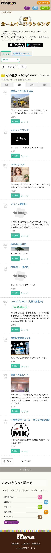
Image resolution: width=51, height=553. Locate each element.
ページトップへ (25, 470)
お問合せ (25, 543)
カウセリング (17, 164)
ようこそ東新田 (18, 204)
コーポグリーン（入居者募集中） (27, 301)
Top (39, 517)
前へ (8, 461)
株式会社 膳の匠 (20, 267)
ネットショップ (9, 67)
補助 (39, 507)
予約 (22, 67)
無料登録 (7, 512)
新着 (6, 85)
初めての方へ (9, 497)
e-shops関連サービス (25, 548)
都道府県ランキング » (21, 53)
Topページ (8, 517)
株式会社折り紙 (18, 244)
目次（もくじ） (11, 522)
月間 (31, 85)
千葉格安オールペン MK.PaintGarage (30, 420)
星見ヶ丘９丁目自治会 (22, 91)
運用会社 (15, 543)
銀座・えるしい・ (20, 374)
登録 (46, 512)
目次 (27, 8)
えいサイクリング (20, 130)
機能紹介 (7, 502)
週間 (19, 85)
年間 (44, 85)
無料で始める (43, 3)
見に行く (15, 121)
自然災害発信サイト (21, 338)
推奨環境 (36, 543)
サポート (44, 8)
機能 (35, 8)
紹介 (39, 497)
